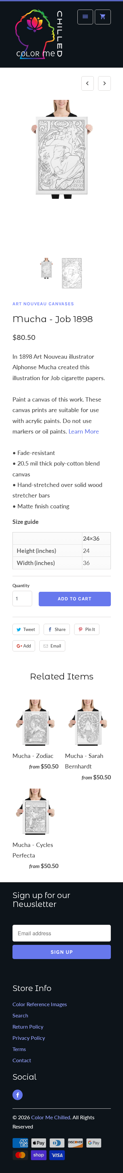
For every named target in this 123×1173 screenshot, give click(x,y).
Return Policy (27, 1026)
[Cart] (103, 17)
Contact (21, 1060)
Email (56, 645)
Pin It (90, 629)
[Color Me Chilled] (38, 37)
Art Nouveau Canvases (43, 304)
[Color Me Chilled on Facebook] (17, 1095)
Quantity (21, 585)
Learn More (84, 431)
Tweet (29, 629)
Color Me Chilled (50, 1117)
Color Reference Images (39, 1004)
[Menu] (85, 17)
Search (20, 1015)
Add (27, 645)
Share (60, 629)
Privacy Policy (28, 1038)
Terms (19, 1049)
